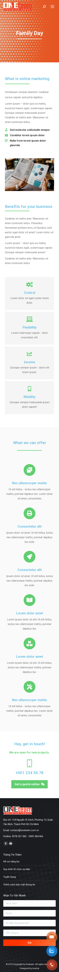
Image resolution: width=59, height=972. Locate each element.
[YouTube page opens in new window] (11, 843)
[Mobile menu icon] (52, 6)
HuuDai (35, 968)
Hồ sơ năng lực (11, 861)
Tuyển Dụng (9, 876)
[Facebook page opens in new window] (6, 843)
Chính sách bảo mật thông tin (19, 884)
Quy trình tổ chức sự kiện (16, 869)
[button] (29, 784)
